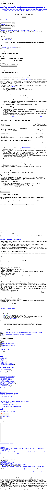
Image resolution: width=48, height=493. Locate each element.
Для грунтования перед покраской (7, 389)
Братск (28, 6)
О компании (2, 30)
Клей (1, 359)
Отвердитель (3, 357)
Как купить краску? (4, 453)
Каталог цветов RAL (7, 396)
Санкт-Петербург (34, 9)
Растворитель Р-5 (11, 343)
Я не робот (24, 16)
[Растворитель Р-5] (4, 343)
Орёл (7, 9)
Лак (1, 355)
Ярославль (41, 10)
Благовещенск (23, 6)
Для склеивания (3, 392)
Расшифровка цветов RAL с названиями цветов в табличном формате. (14, 401)
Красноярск (2, 8)
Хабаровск (22, 10)
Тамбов (9, 10)
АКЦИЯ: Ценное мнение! (39, 448)
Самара (6, 0)
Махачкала (13, 8)
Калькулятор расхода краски (6, 402)
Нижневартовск (27, 8)
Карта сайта (26, 469)
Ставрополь (44, 9)
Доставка (22, 30)
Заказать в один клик (12, 65)
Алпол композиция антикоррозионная (24, 334)
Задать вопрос (3, 258)
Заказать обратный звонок (5, 25)
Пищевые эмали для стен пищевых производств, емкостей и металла (7, 377)
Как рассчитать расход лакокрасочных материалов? (10, 406)
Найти (13, 23)
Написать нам (27, 30)
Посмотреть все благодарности (6, 443)
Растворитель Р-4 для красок (18, 340)
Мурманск (21, 8)
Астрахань (11, 6)
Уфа (18, 10)
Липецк (9, 8)
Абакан (1, 6)
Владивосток (32, 6)
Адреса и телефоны (34, 30)
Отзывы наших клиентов (7, 432)
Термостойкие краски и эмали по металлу (4, 388)
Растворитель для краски (5, 385)
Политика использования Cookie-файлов (8, 475)
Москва (17, 8)
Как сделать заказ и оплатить (8, 308)
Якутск (37, 10)
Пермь (14, 9)
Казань (26, 7)
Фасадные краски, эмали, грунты (7, 382)
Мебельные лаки (3, 371)
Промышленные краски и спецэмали (7, 381)
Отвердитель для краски (5, 386)
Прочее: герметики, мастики (6, 363)
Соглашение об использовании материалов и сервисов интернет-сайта (14, 473)
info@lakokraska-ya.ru (9, 39)
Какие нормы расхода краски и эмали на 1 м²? (9, 404)
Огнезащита (2, 361)
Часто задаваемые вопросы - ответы (7, 411)
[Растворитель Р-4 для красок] (6, 340)
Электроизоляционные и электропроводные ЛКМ (5, 379)
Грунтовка (2, 353)
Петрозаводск (18, 9)
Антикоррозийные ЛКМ (5, 370)
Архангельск (6, 6)
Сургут (1, 10)
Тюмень (16, 10)
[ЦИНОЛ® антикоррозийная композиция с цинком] (11, 332)
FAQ (1, 409)
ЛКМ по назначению (7, 367)
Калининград (30, 7)
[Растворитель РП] (4, 345)
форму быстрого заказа (33, 310)
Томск (13, 10)
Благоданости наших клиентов (12, 448)
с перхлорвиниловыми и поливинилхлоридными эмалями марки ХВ (28, 116)
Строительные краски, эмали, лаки (7, 383)
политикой (38, 489)
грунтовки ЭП (17, 79)
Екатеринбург (15, 7)
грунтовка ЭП (12, 115)
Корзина (12, 25)
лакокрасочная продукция (18, 469)
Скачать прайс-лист (4, 24)
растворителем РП (26, 147)
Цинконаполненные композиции (7, 364)
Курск (6, 8)
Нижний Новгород (34, 8)
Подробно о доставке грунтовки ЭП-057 (10, 239)
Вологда (6, 7)
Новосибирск (40, 8)
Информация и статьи (15, 30)
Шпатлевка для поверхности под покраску (9, 393)
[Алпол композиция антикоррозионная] (8, 334)
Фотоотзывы (31, 448)
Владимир (42, 6)
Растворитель (3, 358)
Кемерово (35, 7)
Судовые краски (3, 384)
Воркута (10, 7)
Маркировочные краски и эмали (6, 390)
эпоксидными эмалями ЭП (8, 116)
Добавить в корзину (4, 65)
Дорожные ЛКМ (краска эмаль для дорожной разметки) (8, 373)
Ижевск (19, 7)
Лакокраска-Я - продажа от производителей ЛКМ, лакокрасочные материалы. (21, 468)
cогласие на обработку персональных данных (22, 472)
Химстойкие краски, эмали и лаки (7, 394)
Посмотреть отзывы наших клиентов (7, 444)
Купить (2, 333)
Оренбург (11, 9)
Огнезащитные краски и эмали (6, 374)
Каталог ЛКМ (8, 30)
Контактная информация (5, 449)
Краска (1, 356)
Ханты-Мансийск (27, 10)
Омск (5, 9)
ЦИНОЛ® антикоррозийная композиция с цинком (32, 332)
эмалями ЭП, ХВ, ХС (14, 86)
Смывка (2, 360)
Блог (28, 453)
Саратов (40, 9)
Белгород (19, 6)
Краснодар (42, 7)
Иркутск (23, 7)
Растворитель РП (11, 345)
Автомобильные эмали (5, 369)
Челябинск (33, 10)
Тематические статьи (22, 453)
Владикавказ (37, 6)
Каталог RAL (15, 453)
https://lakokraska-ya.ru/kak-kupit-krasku (20, 278)
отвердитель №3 (27, 79)
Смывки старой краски (5, 380)
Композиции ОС (3, 362)
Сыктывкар (6, 10)
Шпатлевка (2, 352)
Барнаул (15, 6)
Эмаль (1, 351)
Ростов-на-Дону (24, 9)
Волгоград (2, 7)
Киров (38, 7)
